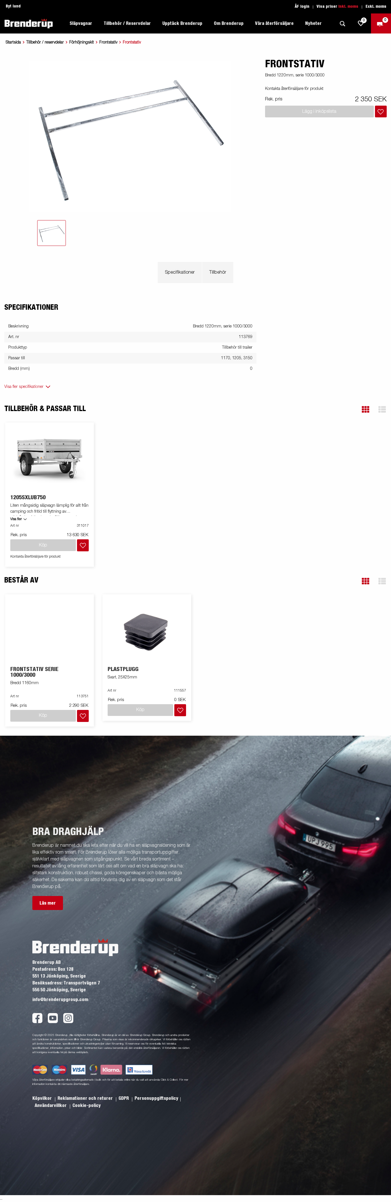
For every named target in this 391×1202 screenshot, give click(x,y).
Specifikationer (180, 272)
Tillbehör (217, 272)
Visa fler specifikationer (24, 387)
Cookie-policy (86, 1105)
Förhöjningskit (81, 42)
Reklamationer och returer (86, 1098)
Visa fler (16, 519)
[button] (365, 409)
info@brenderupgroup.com (60, 999)
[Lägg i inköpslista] (381, 111)
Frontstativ (108, 42)
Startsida (13, 42)
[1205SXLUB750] (50, 459)
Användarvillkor (51, 1105)
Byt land (13, 6)
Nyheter (313, 23)
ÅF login (302, 7)
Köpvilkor (42, 1098)
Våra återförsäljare (274, 23)
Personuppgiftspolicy (156, 1098)
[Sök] (342, 23)
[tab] (51, 233)
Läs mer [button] (48, 903)
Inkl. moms (348, 7)
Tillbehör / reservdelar (45, 42)
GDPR (124, 1098)
